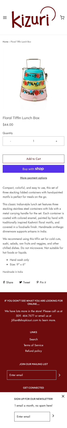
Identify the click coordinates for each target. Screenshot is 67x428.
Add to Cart (33, 159)
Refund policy (33, 351)
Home (5, 41)
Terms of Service (33, 345)
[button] (33, 79)
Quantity (8, 133)
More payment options (33, 178)
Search (33, 339)
